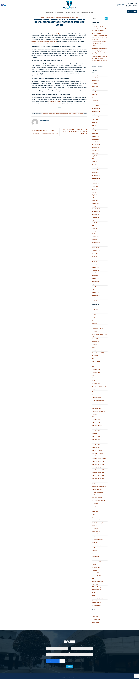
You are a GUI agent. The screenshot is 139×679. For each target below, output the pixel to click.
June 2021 (94, 225)
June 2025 (94, 92)
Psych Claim (95, 511)
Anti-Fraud (94, 323)
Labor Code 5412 (96, 456)
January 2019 (95, 281)
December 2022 (96, 175)
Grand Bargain (95, 389)
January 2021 (95, 239)
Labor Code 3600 (96, 436)
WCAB (93, 592)
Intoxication (95, 414)
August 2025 (95, 86)
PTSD (93, 514)
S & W (93, 536)
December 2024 (96, 108)
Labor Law (94, 481)
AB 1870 (94, 314)
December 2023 (96, 142)
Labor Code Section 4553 (98, 464)
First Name (57, 645)
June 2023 (94, 158)
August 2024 (95, 119)
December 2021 (96, 209)
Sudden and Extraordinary (98, 573)
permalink (60, 115)
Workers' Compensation (51, 17)
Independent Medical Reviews (99, 403)
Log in (93, 614)
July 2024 (94, 122)
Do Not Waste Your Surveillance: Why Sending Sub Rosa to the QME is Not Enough (99, 35)
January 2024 (95, 139)
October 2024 (95, 114)
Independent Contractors (98, 400)
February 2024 (95, 136)
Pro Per (93, 509)
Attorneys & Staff (59, 12)
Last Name (81, 645)
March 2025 (95, 100)
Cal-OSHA (94, 331)
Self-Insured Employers (97, 539)
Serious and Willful (96, 545)
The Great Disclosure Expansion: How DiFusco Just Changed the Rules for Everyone (99, 42)
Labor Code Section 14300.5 (99, 458)
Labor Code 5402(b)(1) (97, 453)
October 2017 (95, 298)
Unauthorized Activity (97, 581)
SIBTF (93, 548)
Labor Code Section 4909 (98, 472)
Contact (91, 12)
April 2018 (94, 289)
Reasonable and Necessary (98, 520)
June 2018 (94, 287)
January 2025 (95, 105)
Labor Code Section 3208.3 (98, 461)
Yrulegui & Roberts (75, 17)
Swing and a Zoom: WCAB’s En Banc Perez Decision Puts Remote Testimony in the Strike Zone (99, 59)
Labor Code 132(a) (96, 419)
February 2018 (95, 292)
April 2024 (94, 131)
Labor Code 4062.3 (96, 442)
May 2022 (94, 195)
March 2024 (95, 133)
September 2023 (96, 150)
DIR (93, 358)
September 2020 (96, 250)
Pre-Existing (95, 503)
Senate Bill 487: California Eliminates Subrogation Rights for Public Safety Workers (99, 28)
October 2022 (95, 181)
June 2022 (94, 192)
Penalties (94, 495)
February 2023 (95, 170)
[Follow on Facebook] (2, 5)
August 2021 (95, 220)
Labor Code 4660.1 (96, 447)
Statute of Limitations (97, 562)
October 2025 (95, 80)
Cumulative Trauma (97, 350)
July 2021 (94, 223)
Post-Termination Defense (98, 500)
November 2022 (96, 178)
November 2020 (96, 245)
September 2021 (96, 217)
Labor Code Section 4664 (98, 467)
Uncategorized (95, 584)
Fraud (93, 380)
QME (93, 517)
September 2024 (96, 117)
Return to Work (95, 534)
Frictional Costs (96, 383)
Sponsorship (77, 12)
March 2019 (95, 275)
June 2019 (94, 273)
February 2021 (95, 236)
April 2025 (94, 97)
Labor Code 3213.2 (96, 428)
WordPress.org (95, 622)
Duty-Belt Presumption (97, 364)
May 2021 (94, 228)
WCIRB (93, 595)
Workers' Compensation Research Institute (63, 17)
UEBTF (93, 578)
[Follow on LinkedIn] (5, 5)
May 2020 (94, 262)
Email (69, 652)
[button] (120, 4)
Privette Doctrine (96, 506)
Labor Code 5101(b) (97, 450)
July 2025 (94, 89)
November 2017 (96, 295)
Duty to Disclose (96, 361)
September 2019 (96, 270)
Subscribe (69, 666)
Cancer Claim (95, 339)
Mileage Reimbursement (98, 492)
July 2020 (94, 256)
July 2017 (94, 300)
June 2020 (94, 259)
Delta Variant (95, 355)
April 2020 (94, 264)
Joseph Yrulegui (66, 28)
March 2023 (95, 167)
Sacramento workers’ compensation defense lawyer (44, 41)
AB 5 (93, 320)
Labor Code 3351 (96, 431)
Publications (69, 12)
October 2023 (95, 147)
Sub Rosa (94, 564)
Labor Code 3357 (96, 433)
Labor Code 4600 (96, 445)
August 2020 (95, 253)
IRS (93, 417)
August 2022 (95, 186)
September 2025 (96, 83)
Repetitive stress (96, 531)
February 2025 (95, 103)
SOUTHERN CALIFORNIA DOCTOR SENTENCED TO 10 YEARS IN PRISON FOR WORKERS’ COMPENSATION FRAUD (74, 131)
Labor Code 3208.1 (96, 422)
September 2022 (96, 183)
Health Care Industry (97, 392)
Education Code (96, 369)
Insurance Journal (96, 408)
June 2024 (94, 125)
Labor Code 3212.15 (97, 425)
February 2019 (95, 278)
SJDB (93, 553)
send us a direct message (54, 101)
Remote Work (95, 528)
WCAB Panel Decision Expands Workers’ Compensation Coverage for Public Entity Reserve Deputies (99, 51)
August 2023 (95, 153)
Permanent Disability (97, 497)
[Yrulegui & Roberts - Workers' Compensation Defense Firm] (69, 5)
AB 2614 (94, 317)
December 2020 (96, 242)
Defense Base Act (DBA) (98, 353)
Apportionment (95, 326)
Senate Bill (94, 542)
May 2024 (94, 128)
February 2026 (95, 75)
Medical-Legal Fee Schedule (99, 486)
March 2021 (95, 234)
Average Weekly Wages (97, 328)
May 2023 (94, 161)
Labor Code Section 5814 (98, 478)
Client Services (49, 12)
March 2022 (95, 200)
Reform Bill (95, 525)
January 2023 (95, 172)
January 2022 (95, 206)
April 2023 (94, 164)
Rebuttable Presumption (98, 523)
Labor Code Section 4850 (98, 470)
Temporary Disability (97, 575)
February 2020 (95, 267)
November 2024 (96, 111)
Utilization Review (96, 589)
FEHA (93, 378)
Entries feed (95, 616)
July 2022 (94, 189)
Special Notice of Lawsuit (98, 559)
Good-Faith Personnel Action (99, 386)
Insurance (94, 406)
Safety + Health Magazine (56, 34)
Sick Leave (94, 550)
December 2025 (96, 78)
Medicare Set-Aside (96, 489)
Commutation (95, 341)
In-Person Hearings (96, 397)
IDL (93, 394)
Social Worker (95, 556)
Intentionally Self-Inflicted (98, 411)
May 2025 (94, 94)
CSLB (93, 347)
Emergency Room (44, 17)
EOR (93, 375)
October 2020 (95, 248)
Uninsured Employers (97, 587)
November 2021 (96, 211)
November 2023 (96, 144)
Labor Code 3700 (96, 439)
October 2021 (95, 214)
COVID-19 (94, 344)
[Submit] (106, 18)
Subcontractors (96, 567)
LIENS (93, 484)
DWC (93, 366)
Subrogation (95, 570)
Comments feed (96, 619)
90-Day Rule (95, 309)
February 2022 (95, 203)
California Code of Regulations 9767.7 (99, 335)
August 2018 (95, 284)
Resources (85, 12)
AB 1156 (94, 312)
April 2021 (94, 231)
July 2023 (94, 156)
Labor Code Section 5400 (98, 475)
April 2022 (94, 197)
